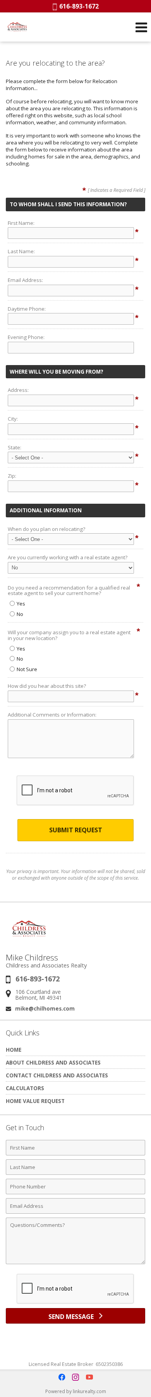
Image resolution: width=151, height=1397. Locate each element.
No (20, 614)
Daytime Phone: (27, 308)
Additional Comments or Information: (52, 714)
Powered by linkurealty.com (75, 1391)
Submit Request (75, 830)
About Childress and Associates (53, 1062)
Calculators (25, 1088)
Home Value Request (35, 1101)
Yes (21, 603)
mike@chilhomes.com (45, 1008)
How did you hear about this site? (47, 685)
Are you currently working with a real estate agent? (67, 557)
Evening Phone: (26, 337)
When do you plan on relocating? (46, 528)
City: (13, 418)
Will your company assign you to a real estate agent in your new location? (69, 635)
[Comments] (75, 1264)
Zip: (12, 475)
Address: (18, 389)
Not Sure (27, 669)
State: (14, 447)
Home (13, 1049)
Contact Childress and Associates (57, 1075)
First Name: (21, 222)
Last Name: (21, 251)
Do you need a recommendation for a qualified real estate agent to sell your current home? (69, 590)
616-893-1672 (78, 6)
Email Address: (25, 280)
